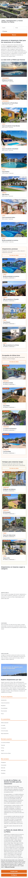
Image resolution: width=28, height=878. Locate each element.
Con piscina (3, 728)
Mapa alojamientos (5, 733)
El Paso (2, 747)
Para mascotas (4, 710)
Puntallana (3, 773)
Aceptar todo (14, 871)
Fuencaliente (3, 765)
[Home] (4, 4)
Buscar (14, 34)
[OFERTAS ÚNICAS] (14, 581)
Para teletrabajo (4, 708)
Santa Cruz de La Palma (6, 753)
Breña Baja (3, 770)
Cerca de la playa (4, 730)
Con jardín (3, 725)
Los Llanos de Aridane (5, 742)
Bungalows (3, 705)
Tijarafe (2, 750)
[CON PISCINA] (14, 611)
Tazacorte (3, 745)
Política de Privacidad (9, 867)
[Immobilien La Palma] (14, 670)
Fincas (2, 713)
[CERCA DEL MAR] (14, 642)
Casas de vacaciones (5, 702)
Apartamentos (4, 700)
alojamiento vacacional (12, 46)
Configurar (14, 875)
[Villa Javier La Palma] (6, 16)
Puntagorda (3, 762)
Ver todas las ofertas (14, 255)
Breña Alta (3, 767)
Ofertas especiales (4, 722)
